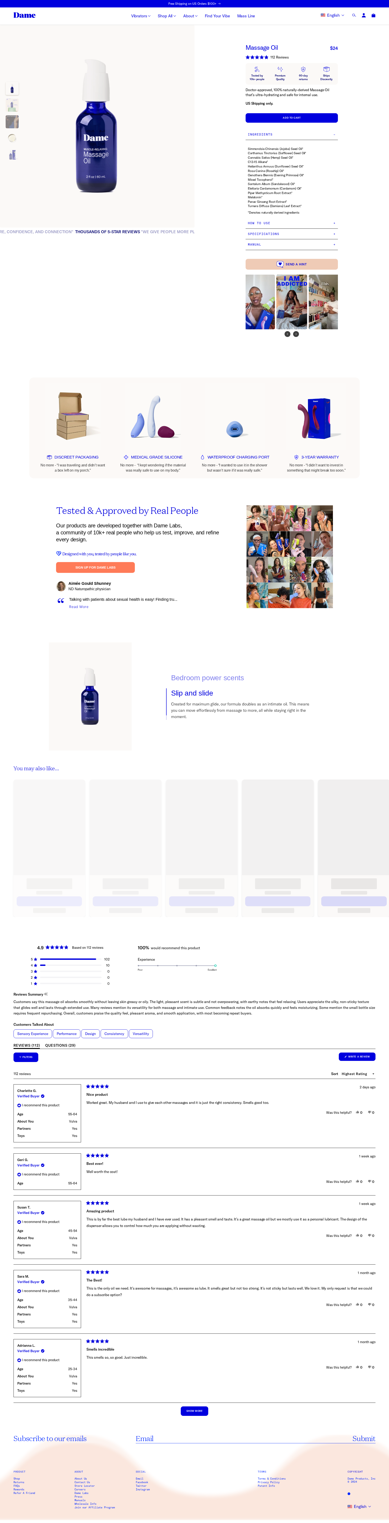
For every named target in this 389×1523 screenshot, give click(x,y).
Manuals (80, 1500)
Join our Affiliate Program (95, 1507)
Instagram (143, 1489)
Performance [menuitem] (67, 1033)
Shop (17, 1478)
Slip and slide (192, 712)
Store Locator (85, 1485)
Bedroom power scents (207, 681)
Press (78, 1496)
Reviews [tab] (27, 1046)
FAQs (17, 1485)
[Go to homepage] (25, 15)
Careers (80, 1489)
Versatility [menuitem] (141, 1033)
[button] (292, 57)
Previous (48, 126)
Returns (19, 1482)
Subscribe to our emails (50, 1438)
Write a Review (361, 1058)
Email (139, 1478)
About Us (81, 1478)
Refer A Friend (24, 1493)
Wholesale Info (85, 1503)
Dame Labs (81, 1493)
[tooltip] (45, 994)
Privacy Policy (268, 1482)
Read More (79, 607)
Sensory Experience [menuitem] (32, 1033)
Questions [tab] (60, 1046)
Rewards (19, 1489)
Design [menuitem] (90, 1033)
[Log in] (364, 15)
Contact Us (82, 1482)
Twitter (141, 1485)
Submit (364, 1438)
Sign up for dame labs (95, 567)
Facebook (142, 1482)
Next (145, 126)
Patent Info (266, 1485)
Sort (335, 1073)
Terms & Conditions (272, 1478)
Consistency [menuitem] (114, 1033)
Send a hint (296, 264)
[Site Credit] (349, 1493)
